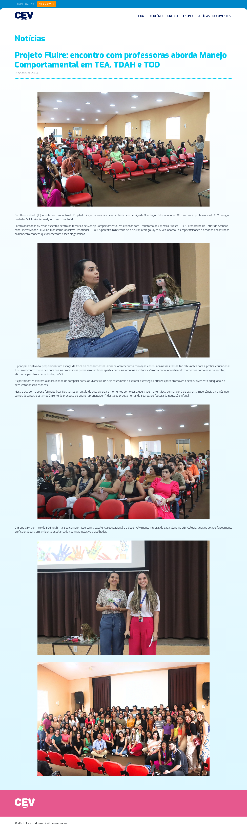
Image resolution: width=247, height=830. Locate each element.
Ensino (188, 16)
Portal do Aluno (25, 4)
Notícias (203, 16)
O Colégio (156, 16)
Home (142, 16)
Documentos (221, 16)
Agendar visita (46, 4)
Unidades (173, 16)
